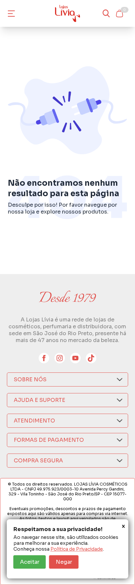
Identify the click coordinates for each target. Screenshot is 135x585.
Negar (64, 562)
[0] (119, 13)
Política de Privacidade (76, 549)
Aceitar (29, 562)
